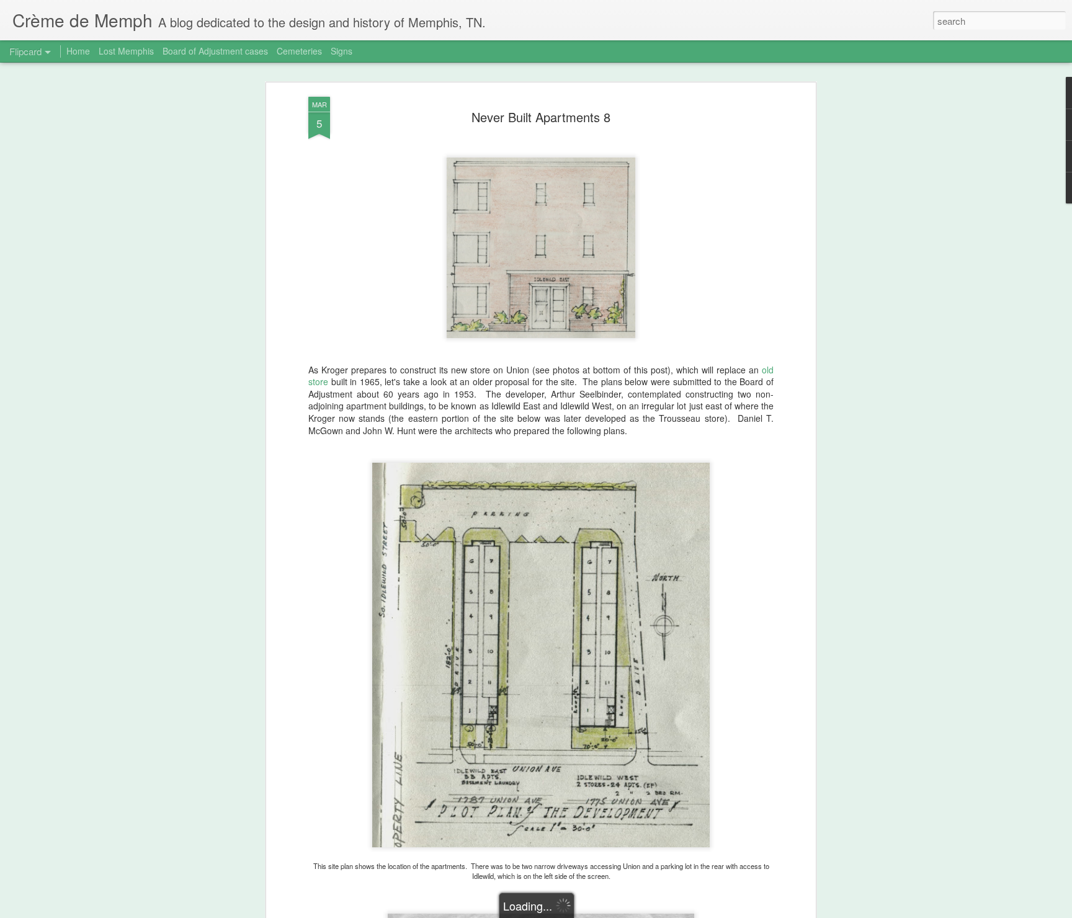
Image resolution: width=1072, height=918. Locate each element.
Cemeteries (299, 51)
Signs (341, 51)
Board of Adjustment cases (215, 51)
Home (78, 51)
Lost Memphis (126, 51)
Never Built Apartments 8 (540, 117)
